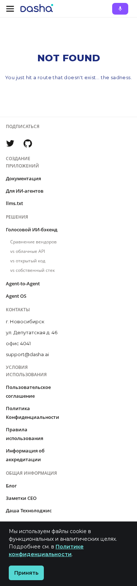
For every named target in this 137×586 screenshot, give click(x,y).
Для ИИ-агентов (24, 191)
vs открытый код (27, 261)
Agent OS (16, 296)
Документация (23, 178)
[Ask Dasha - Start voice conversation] (120, 9)
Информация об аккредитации (25, 455)
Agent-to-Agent (23, 283)
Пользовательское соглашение (28, 391)
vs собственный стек (32, 270)
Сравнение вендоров (33, 242)
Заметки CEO (21, 498)
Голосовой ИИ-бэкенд (31, 229)
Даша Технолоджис (29, 510)
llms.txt (14, 203)
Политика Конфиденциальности (32, 412)
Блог (11, 485)
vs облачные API (27, 251)
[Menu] (10, 8)
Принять (26, 573)
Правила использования (24, 434)
